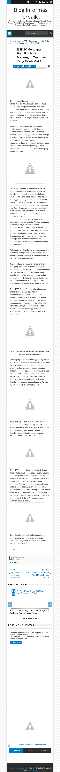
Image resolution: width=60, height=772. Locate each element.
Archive (44, 750)
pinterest (51, 2)
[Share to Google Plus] (27, 606)
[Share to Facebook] (21, 606)
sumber (13, 549)
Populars (16, 750)
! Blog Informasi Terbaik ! (30, 13)
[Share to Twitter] (24, 606)
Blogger (35, 770)
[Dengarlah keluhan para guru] (39, 599)
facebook (32, 2)
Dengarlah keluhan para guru (33, 610)
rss (40, 2)
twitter (28, 2)
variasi (17, 559)
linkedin (43, 2)
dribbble (47, 2)
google (36, 2)
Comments (30, 750)
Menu (9, 2)
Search (50, 33)
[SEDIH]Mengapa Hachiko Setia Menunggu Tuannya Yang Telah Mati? (31, 55)
